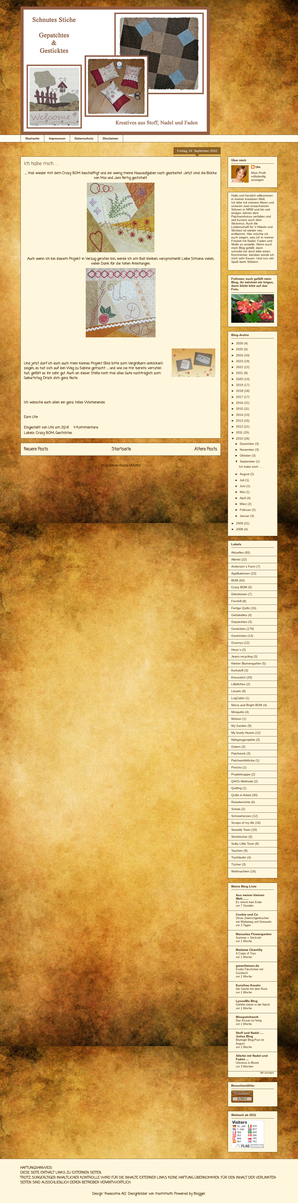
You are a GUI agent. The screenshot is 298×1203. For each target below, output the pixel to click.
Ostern (236, 746)
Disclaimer (110, 138)
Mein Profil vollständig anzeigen (258, 176)
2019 (240, 385)
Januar (245, 516)
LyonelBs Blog (247, 1001)
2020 (240, 379)
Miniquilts (237, 712)
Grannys (237, 642)
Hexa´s (236, 649)
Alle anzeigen (267, 1072)
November (247, 449)
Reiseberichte (240, 802)
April (243, 498)
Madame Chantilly (249, 950)
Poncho (236, 767)
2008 (240, 529)
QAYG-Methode (242, 781)
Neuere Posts (36, 449)
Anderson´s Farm (243, 566)
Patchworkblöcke (243, 760)
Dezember (247, 443)
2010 (240, 438)
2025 (240, 349)
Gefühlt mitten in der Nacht (253, 1004)
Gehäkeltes (239, 615)
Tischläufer (238, 857)
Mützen (236, 718)
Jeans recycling (242, 656)
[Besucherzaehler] (242, 1101)
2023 (240, 361)
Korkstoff (237, 670)
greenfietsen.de (247, 965)
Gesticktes (64, 433)
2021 (240, 373)
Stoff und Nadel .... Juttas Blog (250, 1034)
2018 (240, 391)
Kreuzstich (238, 677)
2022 (240, 367)
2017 (240, 397)
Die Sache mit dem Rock (251, 989)
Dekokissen (239, 594)
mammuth (164, 1193)
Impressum (57, 138)
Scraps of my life (242, 822)
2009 (240, 523)
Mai (243, 492)
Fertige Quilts (240, 608)
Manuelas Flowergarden (254, 934)
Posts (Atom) (130, 465)
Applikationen (240, 573)
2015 (240, 408)
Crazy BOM (45, 433)
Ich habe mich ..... (41, 163)
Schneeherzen (241, 816)
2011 (239, 432)
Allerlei (235, 559)
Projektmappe (240, 774)
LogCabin (238, 698)
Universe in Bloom (247, 1062)
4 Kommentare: (87, 427)
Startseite (32, 138)
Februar (246, 509)
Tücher (236, 864)
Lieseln (236, 691)
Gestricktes (239, 635)
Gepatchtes (239, 622)
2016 (240, 402)
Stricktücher (239, 836)
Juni (243, 486)
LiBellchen (238, 684)
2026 (240, 343)
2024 (240, 355)
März (244, 504)
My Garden (239, 725)
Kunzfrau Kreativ (248, 985)
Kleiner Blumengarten (246, 663)
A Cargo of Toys (246, 953)
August (245, 474)
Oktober (246, 455)
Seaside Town (240, 829)
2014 (240, 414)
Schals (235, 809)
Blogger (199, 1193)
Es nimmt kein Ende (249, 902)
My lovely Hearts (242, 732)
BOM (234, 580)
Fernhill (236, 601)
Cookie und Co (247, 914)
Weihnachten (240, 871)
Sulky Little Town (242, 843)
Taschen (237, 850)
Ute (257, 167)
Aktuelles (237, 552)
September (248, 461)
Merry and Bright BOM (246, 705)
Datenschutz (84, 138)
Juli (242, 480)
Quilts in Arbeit (241, 795)
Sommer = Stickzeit (248, 937)
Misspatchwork (247, 1017)
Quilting (236, 788)
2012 (240, 426)
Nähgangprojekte (243, 739)
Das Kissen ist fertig (249, 1020)
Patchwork (238, 753)
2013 (240, 420)
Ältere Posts (205, 449)
